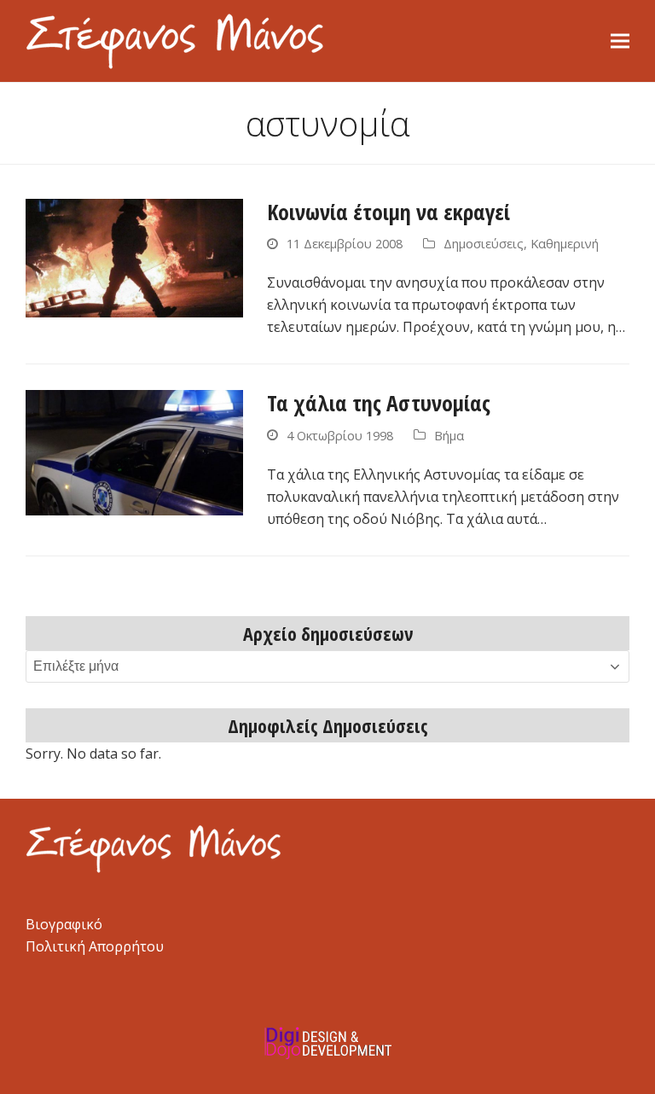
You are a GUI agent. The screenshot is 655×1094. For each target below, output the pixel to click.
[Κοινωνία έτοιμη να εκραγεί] (134, 256)
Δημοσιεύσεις (483, 243)
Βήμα (449, 435)
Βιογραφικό (64, 924)
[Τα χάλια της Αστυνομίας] (134, 451)
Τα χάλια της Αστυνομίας (378, 402)
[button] (620, 41)
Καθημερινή (564, 243)
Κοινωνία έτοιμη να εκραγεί (388, 211)
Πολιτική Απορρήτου (95, 946)
